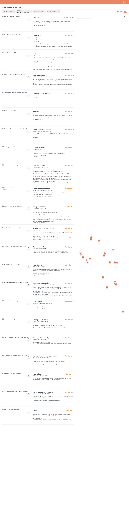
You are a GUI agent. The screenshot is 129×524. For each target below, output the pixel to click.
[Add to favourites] (28, 18)
